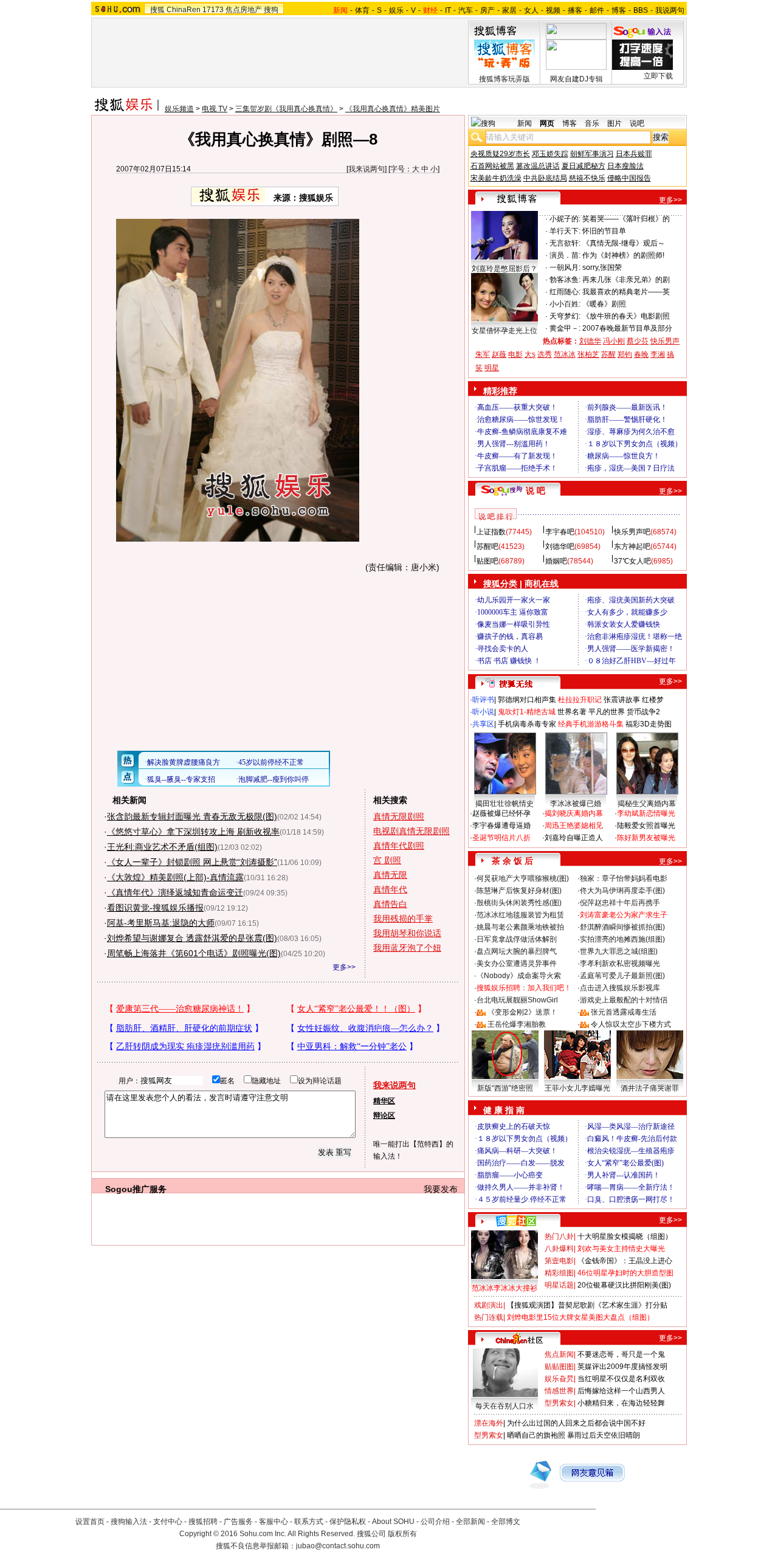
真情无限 (390, 875)
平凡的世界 (606, 712)
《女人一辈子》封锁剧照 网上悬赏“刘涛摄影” (192, 862)
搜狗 (271, 9)
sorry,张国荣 (602, 267)
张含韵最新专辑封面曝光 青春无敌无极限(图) (192, 816)
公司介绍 (435, 1521)
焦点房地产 (243, 9)
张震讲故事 (622, 699)
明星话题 (559, 1285)
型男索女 (559, 1403)
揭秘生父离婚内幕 (647, 803)
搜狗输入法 (129, 1521)
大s (530, 354)
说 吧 (535, 490)
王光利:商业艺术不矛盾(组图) (162, 847)
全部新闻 (470, 1521)
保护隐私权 (347, 1521)
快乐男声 (665, 341)
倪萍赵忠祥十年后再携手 (620, 902)
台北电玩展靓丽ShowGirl (517, 1000)
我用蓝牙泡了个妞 (407, 948)
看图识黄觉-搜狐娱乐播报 (155, 907)
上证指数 (491, 532)
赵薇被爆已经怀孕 (501, 813)
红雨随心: (564, 292)
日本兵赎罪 (634, 154)
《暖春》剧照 (604, 304)
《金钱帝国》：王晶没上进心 (624, 1261)
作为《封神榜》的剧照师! (623, 255)
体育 (362, 10)
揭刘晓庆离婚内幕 (574, 813)
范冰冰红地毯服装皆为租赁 (520, 915)
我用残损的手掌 (403, 918)
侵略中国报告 (629, 178)
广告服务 (238, 1521)
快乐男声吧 (632, 532)
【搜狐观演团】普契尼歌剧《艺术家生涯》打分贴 (587, 1305)
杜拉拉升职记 (580, 699)
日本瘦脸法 (625, 166)
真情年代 (390, 889)
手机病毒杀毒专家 (527, 724)
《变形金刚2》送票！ (522, 1012)
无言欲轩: (564, 243)
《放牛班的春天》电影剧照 (626, 316)
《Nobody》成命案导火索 (519, 975)
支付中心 (167, 1521)
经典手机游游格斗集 (591, 724)
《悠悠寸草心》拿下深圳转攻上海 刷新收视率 (193, 831)
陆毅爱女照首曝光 (646, 825)
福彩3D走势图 (648, 724)
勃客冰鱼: (564, 279)
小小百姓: (564, 304)
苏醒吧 (487, 546)
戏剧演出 (488, 1305)
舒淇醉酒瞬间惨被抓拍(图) (622, 927)
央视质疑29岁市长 (500, 154)
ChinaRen (184, 9)
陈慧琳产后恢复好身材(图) (519, 890)
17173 (213, 9)
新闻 (524, 123)
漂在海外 (488, 1423)
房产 (487, 10)
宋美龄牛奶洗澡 (496, 178)
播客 (575, 10)
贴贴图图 (559, 1366)
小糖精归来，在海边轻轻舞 (621, 1403)
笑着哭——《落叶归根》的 (626, 219)
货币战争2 (643, 712)
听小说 (483, 712)
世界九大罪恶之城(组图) (619, 951)
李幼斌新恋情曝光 (646, 813)
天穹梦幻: (564, 316)
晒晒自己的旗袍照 (536, 1435)
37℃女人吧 (632, 561)
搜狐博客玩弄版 (504, 79)
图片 (614, 123)
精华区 (384, 1101)
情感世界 (559, 1391)
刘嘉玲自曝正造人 (574, 837)
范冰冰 (565, 354)
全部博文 (505, 1521)
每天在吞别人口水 (504, 1406)
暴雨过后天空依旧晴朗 (603, 1435)
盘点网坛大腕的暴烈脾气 (517, 951)
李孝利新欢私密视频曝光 (620, 963)
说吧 (637, 123)
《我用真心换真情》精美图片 (392, 109)
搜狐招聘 (203, 1521)
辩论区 (384, 1115)
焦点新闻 (559, 1354)
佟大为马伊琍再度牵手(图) (622, 890)
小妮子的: (564, 219)
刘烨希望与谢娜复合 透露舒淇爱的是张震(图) (192, 938)
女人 (531, 10)
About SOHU (393, 1521)
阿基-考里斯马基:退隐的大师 (161, 923)
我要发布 (441, 1189)
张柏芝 (588, 354)
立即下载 (658, 76)
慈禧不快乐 (587, 178)
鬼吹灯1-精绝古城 (527, 712)
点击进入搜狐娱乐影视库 (620, 988)
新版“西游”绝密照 (505, 1088)
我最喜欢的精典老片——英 (626, 292)
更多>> (344, 967)
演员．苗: (564, 255)
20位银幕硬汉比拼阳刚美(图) (624, 1285)
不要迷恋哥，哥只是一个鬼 (621, 1354)
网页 (547, 123)
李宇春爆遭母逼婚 (501, 825)
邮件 (597, 10)
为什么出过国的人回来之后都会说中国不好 (576, 1423)
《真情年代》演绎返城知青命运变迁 (175, 892)
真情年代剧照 (398, 845)
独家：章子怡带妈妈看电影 (623, 878)
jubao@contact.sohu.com (338, 1546)
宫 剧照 (387, 860)
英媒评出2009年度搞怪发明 (622, 1366)
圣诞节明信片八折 (501, 837)
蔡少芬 (638, 341)
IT (448, 10)
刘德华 (590, 341)
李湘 (657, 354)
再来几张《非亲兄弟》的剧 (626, 279)
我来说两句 (366, 169)
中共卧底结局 (545, 178)
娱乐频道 (179, 109)
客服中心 (273, 1521)
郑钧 (625, 354)
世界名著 (572, 712)
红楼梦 (653, 699)
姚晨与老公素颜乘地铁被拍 (520, 927)
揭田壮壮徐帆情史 (504, 803)
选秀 (544, 354)
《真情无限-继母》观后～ (623, 243)
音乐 (592, 123)
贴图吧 (487, 561)
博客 (618, 10)
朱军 (482, 354)
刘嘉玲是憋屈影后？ (504, 268)
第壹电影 (559, 1261)
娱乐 (396, 10)
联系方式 (308, 1521)
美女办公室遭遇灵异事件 (517, 963)
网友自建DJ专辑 (576, 79)
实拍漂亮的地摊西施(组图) (622, 939)
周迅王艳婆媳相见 (574, 825)
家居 (509, 10)
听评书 (483, 699)
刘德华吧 (559, 546)
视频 (553, 10)
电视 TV (214, 109)
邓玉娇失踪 (550, 154)
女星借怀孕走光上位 (504, 330)
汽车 (465, 10)
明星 (491, 368)
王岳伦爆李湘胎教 (516, 1024)
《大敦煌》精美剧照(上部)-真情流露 (175, 877)
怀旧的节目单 (604, 231)
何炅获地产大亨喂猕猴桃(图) (523, 878)
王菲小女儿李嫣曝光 (577, 1088)
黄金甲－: (564, 328)
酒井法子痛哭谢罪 (650, 1088)
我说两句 (669, 10)
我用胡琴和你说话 (407, 933)
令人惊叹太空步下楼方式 (631, 1024)
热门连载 (488, 1317)
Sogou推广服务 (136, 1189)
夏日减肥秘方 (583, 166)
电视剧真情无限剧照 (411, 831)
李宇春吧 (559, 532)
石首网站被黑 (492, 166)
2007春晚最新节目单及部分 (627, 328)
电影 (515, 354)
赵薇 (499, 354)
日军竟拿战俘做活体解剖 (517, 939)
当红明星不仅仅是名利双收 (621, 1378)
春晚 (641, 354)
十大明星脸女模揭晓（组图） (624, 1236)
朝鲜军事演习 (592, 154)
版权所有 (402, 1533)
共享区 (483, 724)
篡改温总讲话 (538, 166)
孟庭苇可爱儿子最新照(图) (622, 975)
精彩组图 (559, 1273)
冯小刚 (614, 341)
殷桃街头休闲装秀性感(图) (519, 902)
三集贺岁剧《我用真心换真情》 (286, 109)
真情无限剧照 (398, 816)
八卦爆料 (559, 1248)
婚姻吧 (556, 561)
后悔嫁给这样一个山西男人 (621, 1391)
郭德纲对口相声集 (527, 699)
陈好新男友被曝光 (646, 837)
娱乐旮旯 (559, 1378)
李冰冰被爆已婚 (575, 803)
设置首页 (90, 1521)
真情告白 (390, 904)
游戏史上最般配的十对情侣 (623, 1000)
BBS (640, 10)
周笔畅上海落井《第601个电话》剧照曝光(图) (194, 953)
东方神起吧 (632, 546)
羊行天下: (564, 231)
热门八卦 (559, 1236)
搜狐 (157, 9)
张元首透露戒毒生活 (623, 1012)
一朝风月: (564, 267)
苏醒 (608, 354)
